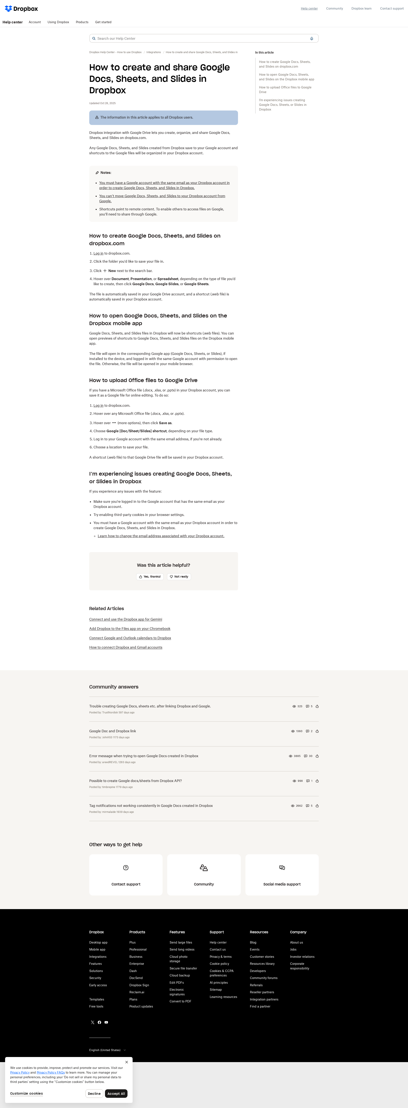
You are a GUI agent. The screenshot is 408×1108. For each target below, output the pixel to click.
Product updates (141, 1006)
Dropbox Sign (139, 985)
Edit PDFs (177, 982)
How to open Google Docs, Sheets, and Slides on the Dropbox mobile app (286, 77)
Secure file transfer (183, 968)
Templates (96, 999)
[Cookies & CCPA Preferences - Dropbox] (69, 1080)
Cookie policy (219, 963)
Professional (138, 949)
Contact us (218, 949)
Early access (98, 985)
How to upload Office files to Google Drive (285, 89)
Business (135, 956)
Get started (103, 22)
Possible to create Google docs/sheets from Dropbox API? (135, 781)
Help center (309, 8)
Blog (253, 942)
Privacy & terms (221, 956)
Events (254, 949)
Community (334, 8)
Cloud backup (180, 975)
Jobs (293, 949)
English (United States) (104, 1050)
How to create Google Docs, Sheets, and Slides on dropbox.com (284, 64)
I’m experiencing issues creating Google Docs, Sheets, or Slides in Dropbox (283, 104)
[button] (93, 38)
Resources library (262, 963)
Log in (98, 253)
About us (296, 942)
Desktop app (98, 942)
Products (82, 22)
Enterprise (136, 963)
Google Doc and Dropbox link (112, 731)
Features (95, 963)
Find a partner (260, 1006)
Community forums (264, 978)
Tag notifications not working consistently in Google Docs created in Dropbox (151, 805)
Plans (133, 999)
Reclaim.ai (136, 992)
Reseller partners (262, 992)
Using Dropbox (58, 22)
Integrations (97, 956)
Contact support (392, 8)
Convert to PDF (180, 1001)
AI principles (219, 982)
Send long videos (182, 949)
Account (35, 22)
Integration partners (264, 999)
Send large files (181, 942)
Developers (258, 971)
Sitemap (216, 989)
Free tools (96, 1006)
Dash (133, 971)
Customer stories (262, 956)
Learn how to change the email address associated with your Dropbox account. (161, 536)
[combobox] (204, 38)
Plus (132, 942)
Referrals (256, 985)
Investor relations (302, 956)
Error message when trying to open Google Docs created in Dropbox (143, 756)
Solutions (96, 971)
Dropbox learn (361, 8)
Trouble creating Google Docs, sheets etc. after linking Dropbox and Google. (150, 706)
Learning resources (223, 997)
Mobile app (97, 949)
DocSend (136, 978)
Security (95, 978)
